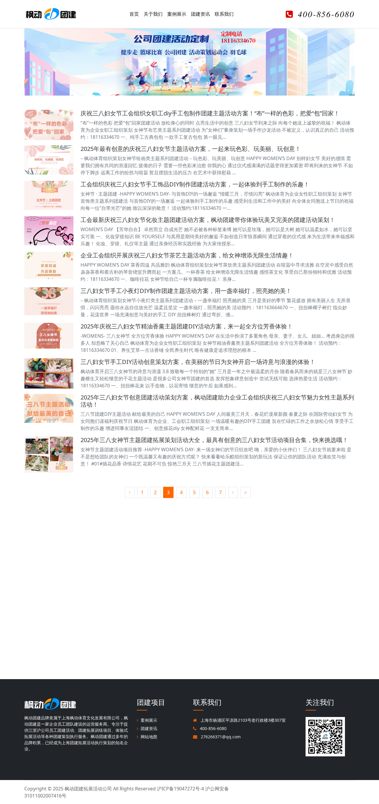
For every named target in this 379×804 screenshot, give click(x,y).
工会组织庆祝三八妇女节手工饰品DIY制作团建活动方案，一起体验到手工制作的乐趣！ (195, 184)
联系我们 (224, 14)
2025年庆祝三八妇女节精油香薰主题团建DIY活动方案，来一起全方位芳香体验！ (187, 326)
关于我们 (153, 14)
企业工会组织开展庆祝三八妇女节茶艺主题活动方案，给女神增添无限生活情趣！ (187, 255)
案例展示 (176, 14)
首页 (134, 14)
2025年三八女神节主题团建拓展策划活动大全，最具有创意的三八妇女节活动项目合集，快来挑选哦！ (214, 440)
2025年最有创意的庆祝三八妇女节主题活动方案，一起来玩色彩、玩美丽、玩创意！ (191, 149)
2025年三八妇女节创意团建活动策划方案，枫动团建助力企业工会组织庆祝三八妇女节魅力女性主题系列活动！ (217, 400)
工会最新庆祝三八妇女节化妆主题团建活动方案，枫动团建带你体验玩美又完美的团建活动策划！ (208, 220)
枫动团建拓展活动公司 (88, 788)
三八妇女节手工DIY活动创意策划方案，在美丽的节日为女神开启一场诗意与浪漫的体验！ (198, 362)
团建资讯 (200, 14)
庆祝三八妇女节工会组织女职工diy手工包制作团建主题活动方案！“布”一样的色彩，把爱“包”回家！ (210, 113)
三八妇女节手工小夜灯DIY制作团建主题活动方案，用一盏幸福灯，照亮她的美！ (186, 291)
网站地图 (149, 736)
